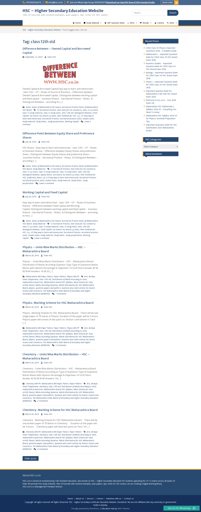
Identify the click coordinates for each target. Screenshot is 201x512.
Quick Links (167, 2)
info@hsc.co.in (55, 2)
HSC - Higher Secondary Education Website (42, 29)
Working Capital (72, 121)
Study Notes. (41, 121)
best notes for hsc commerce (69, 110)
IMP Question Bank (115, 23)
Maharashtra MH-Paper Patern (39, 276)
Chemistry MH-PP (33, 383)
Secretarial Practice (50, 118)
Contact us (129, 499)
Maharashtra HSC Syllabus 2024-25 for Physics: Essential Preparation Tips (161, 118)
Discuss (90, 499)
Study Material (92, 23)
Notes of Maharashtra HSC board (46, 107)
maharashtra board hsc (33, 282)
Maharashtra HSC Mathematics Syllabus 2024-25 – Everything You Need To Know (161, 109)
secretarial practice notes (71, 118)
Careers (160, 23)
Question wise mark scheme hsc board (78, 288)
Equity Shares (46, 174)
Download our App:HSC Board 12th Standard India (130, 2)
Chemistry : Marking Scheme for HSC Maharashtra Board (60, 410)
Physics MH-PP (73, 276)
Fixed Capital (46, 229)
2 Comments (42, 401)
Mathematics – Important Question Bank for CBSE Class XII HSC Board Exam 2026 (161, 57)
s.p (78, 115)
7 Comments (61, 293)
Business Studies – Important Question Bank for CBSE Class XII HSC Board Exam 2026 (161, 66)
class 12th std (67, 113)
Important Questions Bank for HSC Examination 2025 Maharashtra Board (161, 127)
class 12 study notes (52, 113)
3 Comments (61, 345)
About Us (80, 499)
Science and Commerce (32, 290)
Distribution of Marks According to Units (69, 279)
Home (78, 23)
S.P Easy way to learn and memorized (62, 177)
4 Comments (42, 449)
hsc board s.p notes (47, 115)
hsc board (34, 115)
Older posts (31, 458)
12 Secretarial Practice (46, 110)
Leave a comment (46, 183)
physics (32, 288)
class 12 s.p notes (90, 110)
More (172, 23)
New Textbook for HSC (66, 115)
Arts (86, 276)
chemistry (43, 386)
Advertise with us (113, 499)
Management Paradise (45, 486)
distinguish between (83, 113)
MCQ (132, 23)
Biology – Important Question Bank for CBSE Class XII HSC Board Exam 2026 (162, 75)
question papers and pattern (48, 288)
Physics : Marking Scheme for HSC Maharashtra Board (58, 302)
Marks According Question (47, 285)
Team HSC (51, 57)
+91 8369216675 (33, 2)
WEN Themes (123, 508)
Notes (28, 107)
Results (146, 23)
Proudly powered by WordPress (85, 508)
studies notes (88, 118)
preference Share (34, 177)
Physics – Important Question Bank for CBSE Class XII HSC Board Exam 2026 (162, 84)
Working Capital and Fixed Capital (45, 192)
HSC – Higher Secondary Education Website (63, 10)
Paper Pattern (60, 276)
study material (29, 121)
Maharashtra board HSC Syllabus (58, 282)
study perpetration (56, 121)
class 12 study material (32, 113)
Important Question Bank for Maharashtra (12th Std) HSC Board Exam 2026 (161, 94)
